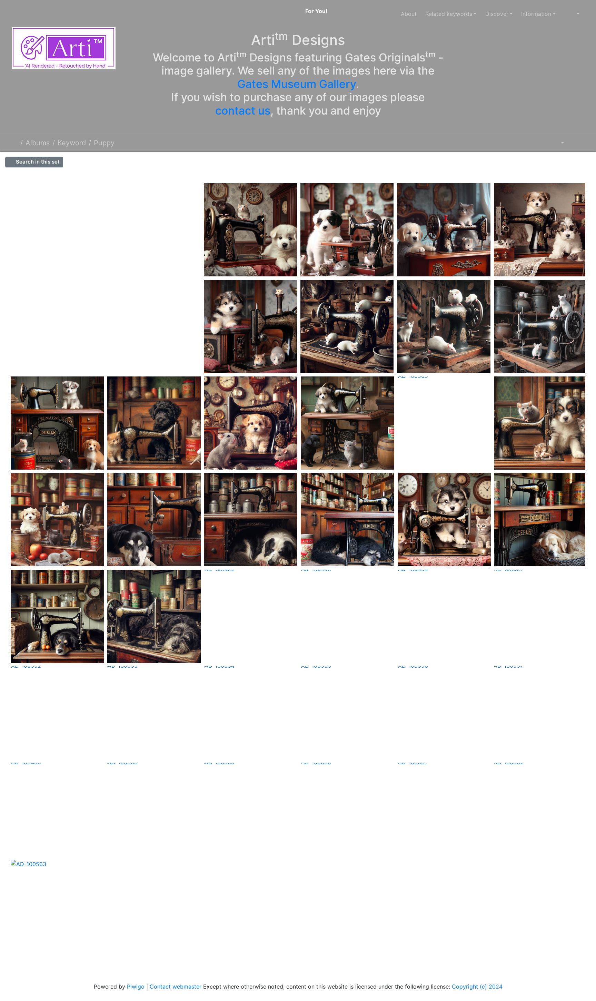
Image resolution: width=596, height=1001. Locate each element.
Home (15, 143)
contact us (242, 110)
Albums (38, 143)
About (409, 13)
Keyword (72, 143)
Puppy (104, 143)
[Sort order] (557, 143)
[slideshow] (576, 143)
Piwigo (136, 986)
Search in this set (37, 161)
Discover (496, 13)
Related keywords (448, 13)
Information (536, 13)
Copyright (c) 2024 (477, 986)
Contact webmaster (175, 986)
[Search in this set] (540, 143)
